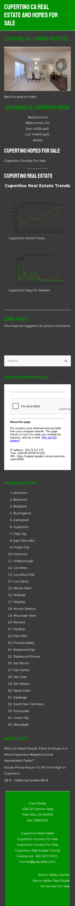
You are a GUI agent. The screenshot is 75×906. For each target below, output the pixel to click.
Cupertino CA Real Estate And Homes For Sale (31, 15)
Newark (19, 622)
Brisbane (20, 506)
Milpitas (19, 602)
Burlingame (22, 513)
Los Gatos (20, 581)
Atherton (20, 493)
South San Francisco (28, 704)
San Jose (20, 677)
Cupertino (21, 527)
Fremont (20, 554)
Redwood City (24, 650)
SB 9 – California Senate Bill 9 (26, 780)
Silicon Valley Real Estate (51, 881)
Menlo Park (22, 588)
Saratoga (20, 697)
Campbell (21, 520)
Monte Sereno (24, 609)
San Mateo (21, 684)
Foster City (21, 547)
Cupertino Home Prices (27, 238)
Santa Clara (21, 690)
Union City (21, 718)
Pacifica (19, 629)
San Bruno (21, 663)
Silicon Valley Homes (54, 875)
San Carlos (21, 670)
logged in (31, 326)
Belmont (20, 500)
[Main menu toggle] (66, 15)
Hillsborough (23, 561)
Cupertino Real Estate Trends (37, 185)
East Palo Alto (24, 541)
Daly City (19, 534)
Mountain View (24, 616)
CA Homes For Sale (55, 886)
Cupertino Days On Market (29, 290)
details (37, 140)
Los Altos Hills (23, 575)
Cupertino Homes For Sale (32, 150)
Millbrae (19, 595)
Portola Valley (23, 643)
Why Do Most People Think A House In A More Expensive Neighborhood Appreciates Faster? (36, 754)
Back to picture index (20, 97)
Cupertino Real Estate (28, 175)
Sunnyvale (21, 711)
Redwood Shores (26, 656)
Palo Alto (20, 636)
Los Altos (20, 568)
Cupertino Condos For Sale (24, 161)
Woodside (21, 725)
